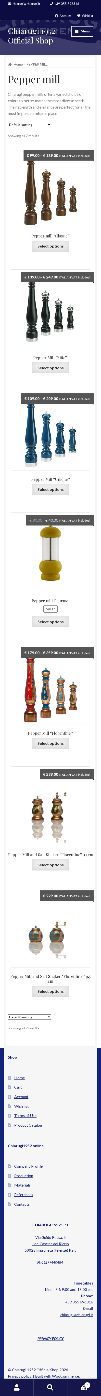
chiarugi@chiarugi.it (26, 4)
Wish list (21, 1106)
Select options (51, 246)
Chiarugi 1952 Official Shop (31, 35)
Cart (18, 1087)
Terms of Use (25, 1115)
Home (18, 64)
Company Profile (28, 1166)
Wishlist (87, 16)
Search (50, 1387)
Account (65, 16)
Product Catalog (28, 1125)
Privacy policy (20, 1376)
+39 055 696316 (66, 4)
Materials (22, 1185)
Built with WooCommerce (57, 1376)
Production (23, 1175)
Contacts (22, 1204)
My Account (17, 1387)
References (23, 1194)
